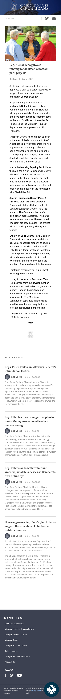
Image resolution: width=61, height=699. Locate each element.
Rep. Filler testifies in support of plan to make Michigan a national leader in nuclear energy (29, 421)
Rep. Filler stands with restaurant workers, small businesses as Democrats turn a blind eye (30, 472)
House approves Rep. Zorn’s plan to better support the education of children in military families (30, 526)
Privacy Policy (36, 691)
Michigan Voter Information (16, 645)
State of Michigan (12, 651)
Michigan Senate (12, 640)
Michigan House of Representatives (19, 629)
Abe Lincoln (17, 376)
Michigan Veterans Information (17, 656)
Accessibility (10, 662)
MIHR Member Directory (14, 623)
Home (11, 18)
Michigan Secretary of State (16, 634)
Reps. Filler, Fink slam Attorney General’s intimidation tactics (30, 369)
